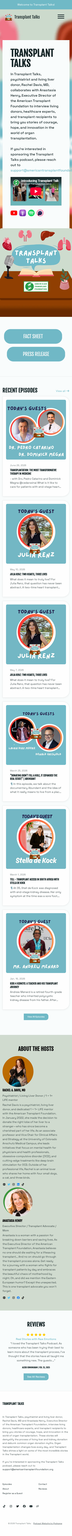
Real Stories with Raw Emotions (36, 1339)
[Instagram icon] (11, 1506)
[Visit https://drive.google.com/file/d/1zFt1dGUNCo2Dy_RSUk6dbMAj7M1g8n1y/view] (36, 354)
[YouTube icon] (31, 1506)
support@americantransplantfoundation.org (28, 1469)
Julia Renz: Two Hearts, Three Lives (28, 574)
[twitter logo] (9, 1184)
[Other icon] (38, 1506)
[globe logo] (5, 1184)
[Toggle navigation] (61, 17)
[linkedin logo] (19, 1184)
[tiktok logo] (23, 1184)
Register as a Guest (13, 1493)
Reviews (43, 1488)
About (6, 1488)
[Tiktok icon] (4, 1506)
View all (61, 391)
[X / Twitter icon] (17, 1506)
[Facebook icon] (24, 1506)
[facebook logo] (19, 1298)
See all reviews (36, 1376)
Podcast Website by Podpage (47, 1523)
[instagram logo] (14, 1184)
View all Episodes (36, 1016)
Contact (43, 1484)
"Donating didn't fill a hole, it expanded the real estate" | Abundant (33, 777)
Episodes (7, 1484)
